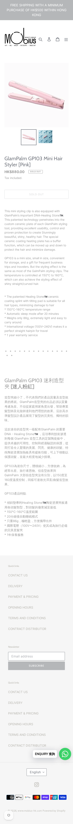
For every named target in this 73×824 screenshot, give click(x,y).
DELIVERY (15, 586)
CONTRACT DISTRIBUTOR (27, 629)
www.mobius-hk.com (30, 810)
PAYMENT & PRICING (23, 597)
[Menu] (66, 39)
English (35, 772)
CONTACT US (18, 575)
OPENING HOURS (20, 607)
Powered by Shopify (54, 810)
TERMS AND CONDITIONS (27, 618)
